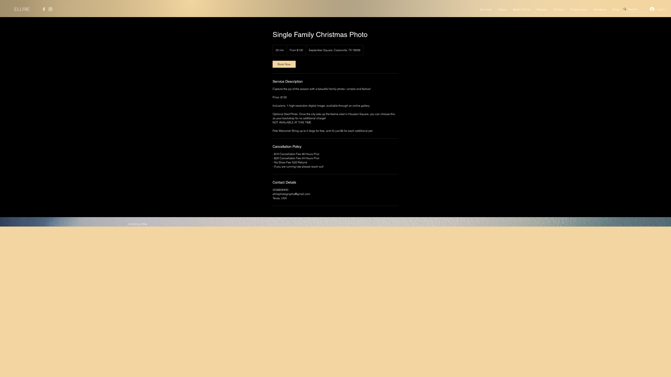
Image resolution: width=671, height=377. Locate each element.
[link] (284, 64)
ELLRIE (22, 9)
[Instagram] (50, 9)
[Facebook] (44, 9)
